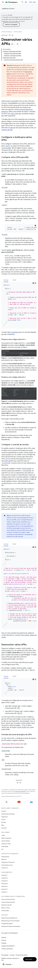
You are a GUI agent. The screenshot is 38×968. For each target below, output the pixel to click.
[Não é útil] (12, 35)
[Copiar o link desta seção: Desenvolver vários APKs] (28, 645)
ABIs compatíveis (12, 332)
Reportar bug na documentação (10, 921)
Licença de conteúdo (20, 791)
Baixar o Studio (5, 908)
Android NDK (5, 910)
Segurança (4, 817)
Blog (2, 825)
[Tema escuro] (35, 225)
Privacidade (4, 846)
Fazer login (32, 2)
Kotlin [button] (14, 280)
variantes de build (6, 130)
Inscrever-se (29, 959)
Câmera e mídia (5, 843)
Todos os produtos (7, 949)
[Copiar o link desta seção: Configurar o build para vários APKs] (8, 140)
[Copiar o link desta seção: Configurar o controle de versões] (30, 445)
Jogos (3, 835)
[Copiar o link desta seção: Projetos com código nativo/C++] (28, 377)
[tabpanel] (19, 305)
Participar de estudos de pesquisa (10, 926)
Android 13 (4, 886)
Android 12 (4, 889)
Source (3, 819)
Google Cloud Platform (8, 946)
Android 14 (4, 883)
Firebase (3, 943)
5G (2, 849)
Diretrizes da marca (21, 955)
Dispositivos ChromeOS (7, 862)
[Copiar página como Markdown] (17, 44)
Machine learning (6, 838)
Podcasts (3, 828)
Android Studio (8, 8)
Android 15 (4, 881)
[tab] (6, 280)
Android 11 (4, 892)
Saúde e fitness (5, 841)
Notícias (3, 822)
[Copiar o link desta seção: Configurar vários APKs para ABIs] (30, 157)
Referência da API (6, 905)
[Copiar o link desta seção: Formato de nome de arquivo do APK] (33, 735)
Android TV (4, 868)
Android (3, 811)
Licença (12, 955)
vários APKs (14, 114)
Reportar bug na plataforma (9, 918)
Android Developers (6, 31)
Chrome (3, 940)
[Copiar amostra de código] (35, 283)
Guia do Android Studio (8, 899)
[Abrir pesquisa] (22, 2)
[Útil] (9, 35)
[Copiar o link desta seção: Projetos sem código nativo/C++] (27, 340)
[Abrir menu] (3, 2)
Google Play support (7, 923)
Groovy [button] (6, 280)
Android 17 (4, 875)
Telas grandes (5, 856)
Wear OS (3, 859)
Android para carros (7, 865)
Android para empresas (8, 814)
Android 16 (4, 878)
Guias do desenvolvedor (8, 902)
